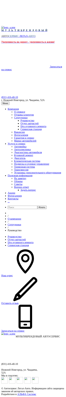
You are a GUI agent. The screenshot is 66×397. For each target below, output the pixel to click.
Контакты (13, 198)
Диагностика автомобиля (28, 152)
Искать (42, 207)
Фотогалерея (21, 135)
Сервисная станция (31, 129)
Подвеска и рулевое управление (31, 164)
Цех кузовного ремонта (33, 126)
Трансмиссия (21, 169)
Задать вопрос (28, 190)
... (9, 201)
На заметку (20, 178)
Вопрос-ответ (21, 187)
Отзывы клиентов (24, 114)
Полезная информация (20, 175)
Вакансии (19, 132)
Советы (18, 184)
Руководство (27, 120)
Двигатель (19, 158)
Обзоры (18, 181)
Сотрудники (21, 117)
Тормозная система (24, 166)
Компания (13, 109)
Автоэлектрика (22, 149)
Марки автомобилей (25, 140)
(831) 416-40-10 (9, 97)
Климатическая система (27, 161)
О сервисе (19, 111)
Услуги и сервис (16, 143)
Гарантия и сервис (24, 138)
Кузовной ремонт (23, 155)
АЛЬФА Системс (26, 394)
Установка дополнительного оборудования (37, 172)
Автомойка (20, 146)
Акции (11, 193)
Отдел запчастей (30, 123)
